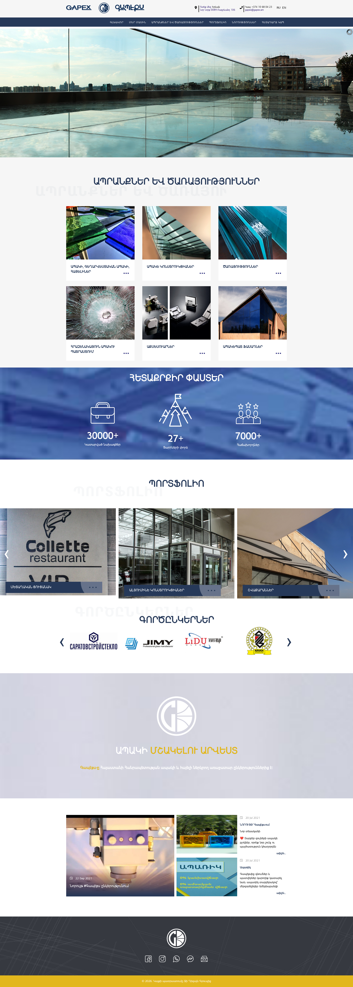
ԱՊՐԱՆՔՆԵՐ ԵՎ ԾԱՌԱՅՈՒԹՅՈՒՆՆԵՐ (177, 22)
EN (284, 7)
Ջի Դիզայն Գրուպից (197, 981)
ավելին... (281, 853)
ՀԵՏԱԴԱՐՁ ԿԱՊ (273, 22)
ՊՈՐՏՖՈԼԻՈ (218, 22)
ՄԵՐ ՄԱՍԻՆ (137, 22)
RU (279, 7)
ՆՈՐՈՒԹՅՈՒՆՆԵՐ (244, 22)
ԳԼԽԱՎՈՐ (117, 22)
